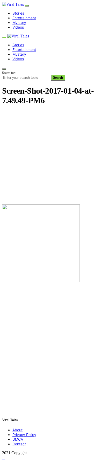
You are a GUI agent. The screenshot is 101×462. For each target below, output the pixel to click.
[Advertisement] (50, 155)
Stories (18, 13)
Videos (18, 27)
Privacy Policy (24, 434)
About (17, 430)
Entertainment (24, 18)
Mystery (19, 22)
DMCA (17, 439)
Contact (19, 444)
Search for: (9, 73)
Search (58, 78)
